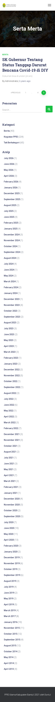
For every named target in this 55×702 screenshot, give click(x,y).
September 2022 (12, 387)
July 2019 (8, 587)
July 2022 (8, 399)
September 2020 (12, 516)
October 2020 (10, 510)
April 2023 (9, 346)
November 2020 (12, 504)
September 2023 (12, 317)
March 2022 (10, 422)
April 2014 (9, 663)
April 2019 (9, 604)
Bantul (48, 694)
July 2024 (8, 264)
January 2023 (10, 364)
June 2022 (9, 405)
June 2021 (9, 463)
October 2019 (10, 569)
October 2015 (10, 634)
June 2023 (9, 334)
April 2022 (9, 416)
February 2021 (11, 487)
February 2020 (11, 546)
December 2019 (12, 557)
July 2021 (8, 457)
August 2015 (10, 645)
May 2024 (8, 275)
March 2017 (10, 616)
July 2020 (8, 522)
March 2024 (10, 281)
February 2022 (11, 428)
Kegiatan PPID (11, 137)
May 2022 (8, 410)
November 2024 (12, 240)
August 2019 (10, 581)
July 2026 (8, 158)
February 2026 (11, 181)
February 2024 (11, 287)
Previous (16, 93)
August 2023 (10, 322)
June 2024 (9, 270)
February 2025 (11, 223)
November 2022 (12, 375)
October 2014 (10, 651)
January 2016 (10, 622)
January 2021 (10, 493)
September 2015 (12, 639)
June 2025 (9, 217)
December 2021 (12, 434)
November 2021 (12, 440)
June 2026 (9, 164)
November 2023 (12, 305)
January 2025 (10, 228)
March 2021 (10, 481)
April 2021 (9, 475)
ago (25, 81)
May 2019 (8, 598)
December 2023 (12, 299)
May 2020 (8, 534)
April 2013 (9, 669)
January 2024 (10, 293)
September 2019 (12, 575)
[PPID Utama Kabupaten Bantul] (9, 5)
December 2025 (12, 193)
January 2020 (10, 551)
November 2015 (12, 628)
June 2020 (9, 528)
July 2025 (8, 211)
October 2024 (10, 246)
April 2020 (9, 540)
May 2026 (8, 170)
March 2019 (10, 610)
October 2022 (10, 381)
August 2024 (10, 258)
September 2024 (12, 252)
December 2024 (12, 234)
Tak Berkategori (12, 142)
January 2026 (10, 187)
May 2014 (8, 657)
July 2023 (8, 328)
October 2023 (10, 311)
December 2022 (12, 369)
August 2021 (10, 452)
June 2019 (9, 593)
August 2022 (10, 393)
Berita (5, 55)
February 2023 (11, 358)
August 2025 (10, 205)
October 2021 (10, 446)
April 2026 (9, 176)
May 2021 (8, 469)
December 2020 (12, 499)
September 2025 (12, 199)
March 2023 (10, 352)
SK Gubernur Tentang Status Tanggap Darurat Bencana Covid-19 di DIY (25, 65)
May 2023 (8, 340)
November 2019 (12, 563)
